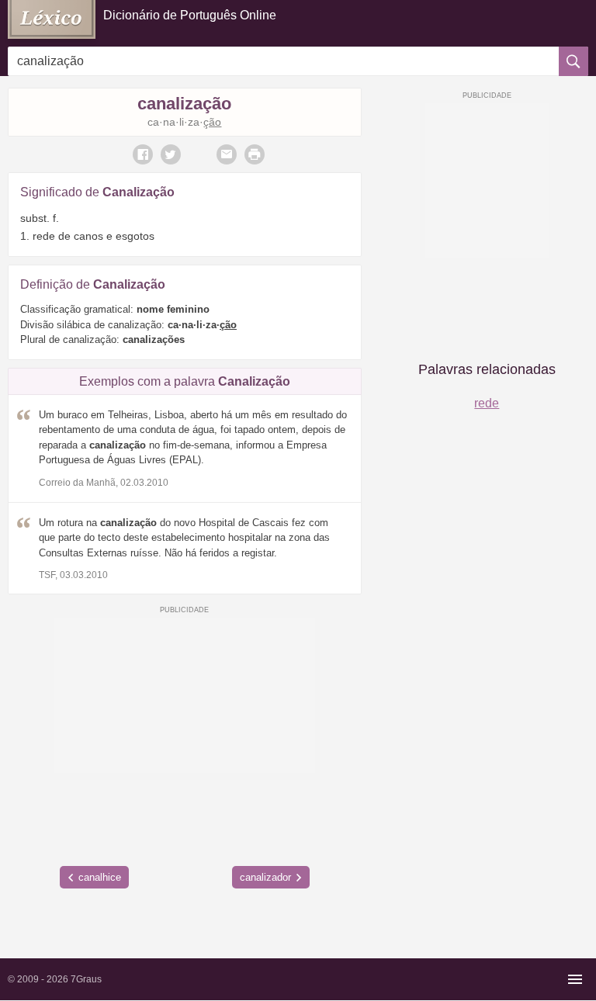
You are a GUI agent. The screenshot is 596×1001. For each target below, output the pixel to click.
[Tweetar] (171, 154)
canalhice (99, 877)
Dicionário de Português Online (189, 15)
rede (486, 403)
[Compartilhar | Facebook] (143, 154)
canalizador (265, 877)
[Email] (227, 154)
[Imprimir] (254, 154)
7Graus (86, 979)
